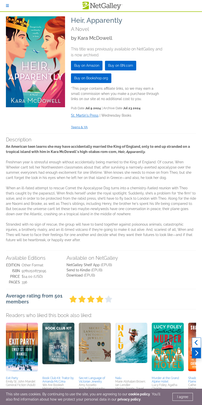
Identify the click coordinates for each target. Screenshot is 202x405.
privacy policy (129, 399)
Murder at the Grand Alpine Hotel (165, 379)
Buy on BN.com (120, 65)
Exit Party (12, 378)
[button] (22, 349)
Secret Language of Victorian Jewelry (92, 379)
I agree (182, 397)
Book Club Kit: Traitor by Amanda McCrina (58, 379)
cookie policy (139, 394)
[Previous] (196, 343)
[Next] (196, 353)
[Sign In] (7, 5)
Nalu (118, 378)
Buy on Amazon (86, 65)
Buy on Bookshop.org (91, 78)
